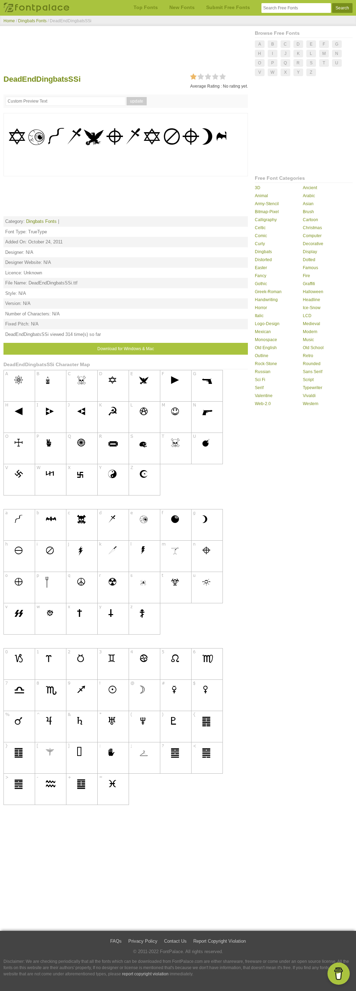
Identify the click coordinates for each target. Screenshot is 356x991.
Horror (261, 307)
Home (9, 20)
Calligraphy (266, 219)
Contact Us (175, 941)
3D (257, 187)
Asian (308, 203)
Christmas (312, 227)
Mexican (263, 331)
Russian (262, 371)
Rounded (312, 363)
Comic (261, 235)
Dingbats (263, 251)
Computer (312, 235)
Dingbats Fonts (32, 20)
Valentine (264, 395)
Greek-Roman (268, 291)
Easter (261, 267)
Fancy (260, 275)
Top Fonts (146, 7)
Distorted (263, 259)
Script (308, 379)
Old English (266, 347)
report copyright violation (145, 974)
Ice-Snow (312, 307)
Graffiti (309, 283)
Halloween (313, 291)
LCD (307, 315)
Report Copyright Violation (219, 941)
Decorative (313, 243)
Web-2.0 (263, 403)
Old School (313, 347)
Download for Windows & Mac (125, 348)
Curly (260, 243)
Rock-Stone (266, 363)
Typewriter (312, 387)
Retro (308, 355)
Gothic (261, 283)
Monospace (266, 339)
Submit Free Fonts (228, 7)
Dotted (309, 259)
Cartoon (310, 219)
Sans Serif (312, 371)
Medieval (311, 323)
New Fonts (182, 7)
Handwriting (266, 299)
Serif (259, 387)
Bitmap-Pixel (267, 211)
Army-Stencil (267, 203)
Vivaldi (309, 395)
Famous (310, 267)
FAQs (116, 941)
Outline (261, 355)
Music (308, 339)
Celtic (260, 227)
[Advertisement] (125, 51)
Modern (310, 331)
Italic (259, 315)
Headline (311, 299)
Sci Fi (260, 379)
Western (310, 403)
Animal (261, 195)
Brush (308, 211)
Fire (306, 275)
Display (310, 251)
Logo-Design (267, 323)
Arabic (309, 195)
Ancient (310, 187)
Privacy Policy (142, 941)
